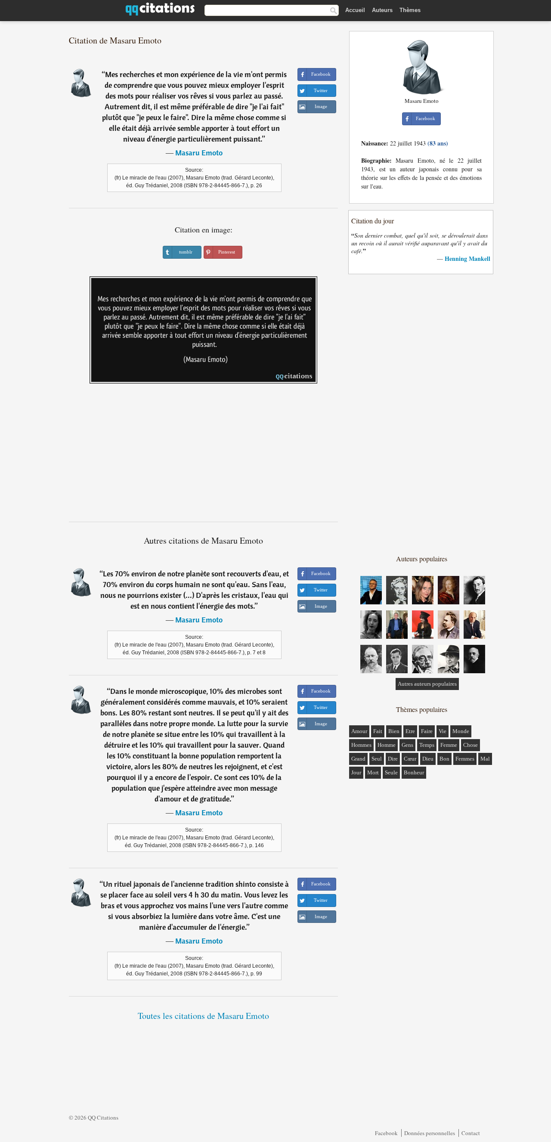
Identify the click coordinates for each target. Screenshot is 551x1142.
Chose (470, 745)
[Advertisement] (203, 456)
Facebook (386, 1133)
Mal (485, 758)
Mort (373, 772)
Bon (444, 758)
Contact (470, 1133)
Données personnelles (429, 1133)
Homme (387, 745)
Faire (427, 731)
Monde (460, 731)
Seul (376, 758)
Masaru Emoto (199, 153)
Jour (356, 772)
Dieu (427, 758)
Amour (359, 731)
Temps (426, 745)
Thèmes (410, 10)
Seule (391, 772)
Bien (393, 731)
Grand (358, 758)
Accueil (355, 10)
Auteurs (382, 10)
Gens (407, 745)
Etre (410, 731)
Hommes (361, 745)
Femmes (464, 758)
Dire (393, 758)
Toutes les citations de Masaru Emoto (203, 1015)
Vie (442, 731)
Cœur (410, 758)
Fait (377, 731)
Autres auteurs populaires (427, 684)
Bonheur (414, 772)
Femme (448, 745)
